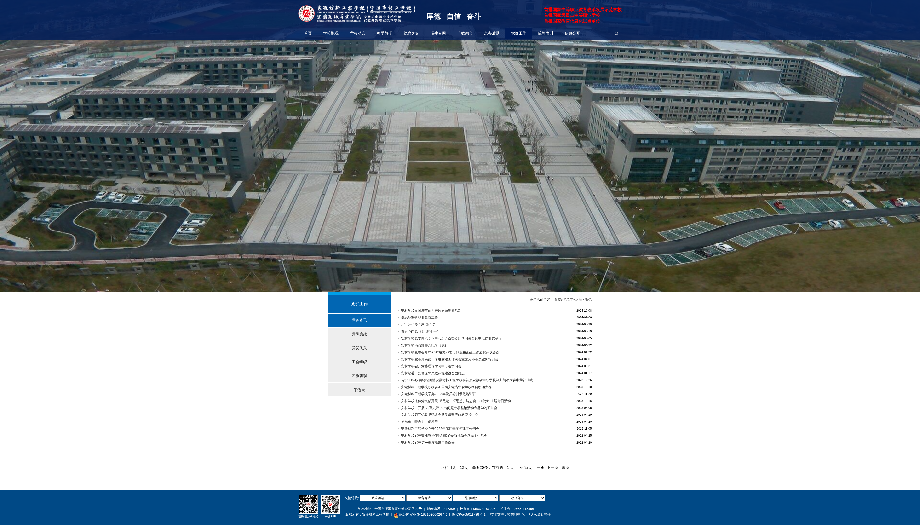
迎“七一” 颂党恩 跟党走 (418, 324)
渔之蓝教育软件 (539, 514)
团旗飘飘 (359, 376)
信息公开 (572, 33)
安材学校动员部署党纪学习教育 (424, 345)
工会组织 (359, 362)
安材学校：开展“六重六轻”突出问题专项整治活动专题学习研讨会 (449, 408)
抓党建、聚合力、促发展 (419, 422)
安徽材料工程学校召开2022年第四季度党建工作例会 (440, 429)
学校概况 (331, 33)
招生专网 (438, 33)
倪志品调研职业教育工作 (419, 317)
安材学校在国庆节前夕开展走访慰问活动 (431, 310)
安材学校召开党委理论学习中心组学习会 (431, 366)
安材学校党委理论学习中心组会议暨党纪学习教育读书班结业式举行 (451, 338)
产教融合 (465, 33)
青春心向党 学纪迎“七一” (419, 331)
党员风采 (359, 348)
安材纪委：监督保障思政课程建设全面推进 (433, 373)
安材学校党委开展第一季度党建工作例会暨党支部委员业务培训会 (449, 359)
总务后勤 (492, 33)
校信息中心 (515, 514)
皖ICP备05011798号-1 (469, 514)
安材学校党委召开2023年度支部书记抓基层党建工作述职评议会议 (450, 352)
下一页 (552, 468)
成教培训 (545, 33)
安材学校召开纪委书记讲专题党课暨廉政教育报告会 (439, 415)
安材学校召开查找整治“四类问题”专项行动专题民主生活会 (444, 436)
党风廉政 (359, 334)
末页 (565, 468)
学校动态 (357, 33)
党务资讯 (359, 320)
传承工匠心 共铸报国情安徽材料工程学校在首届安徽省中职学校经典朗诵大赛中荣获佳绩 (467, 380)
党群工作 (518, 33)
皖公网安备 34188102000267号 (423, 514)
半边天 (359, 390)
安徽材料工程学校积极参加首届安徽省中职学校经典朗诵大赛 (446, 387)
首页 (308, 33)
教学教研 (384, 33)
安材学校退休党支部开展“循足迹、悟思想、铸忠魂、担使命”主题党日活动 (456, 401)
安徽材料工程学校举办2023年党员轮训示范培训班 (438, 394)
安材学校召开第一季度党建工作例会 (428, 442)
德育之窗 (411, 33)
